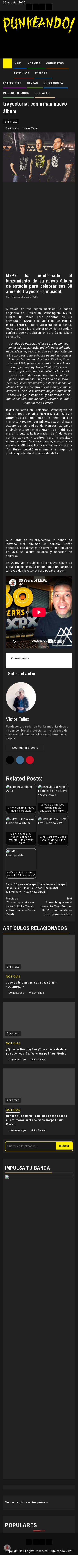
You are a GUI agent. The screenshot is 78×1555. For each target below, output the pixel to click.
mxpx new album (35, 891)
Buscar (64, 1145)
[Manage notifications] (7, 1548)
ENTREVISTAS (12, 83)
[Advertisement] (39, 44)
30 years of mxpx (25, 884)
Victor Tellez (31, 128)
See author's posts (25, 747)
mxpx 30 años (33, 887)
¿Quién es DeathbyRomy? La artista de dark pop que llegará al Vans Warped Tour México (36, 1051)
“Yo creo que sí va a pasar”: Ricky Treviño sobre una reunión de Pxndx (20, 906)
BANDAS (32, 83)
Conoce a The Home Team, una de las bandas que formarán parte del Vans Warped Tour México (36, 1120)
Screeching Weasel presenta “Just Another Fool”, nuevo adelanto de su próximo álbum (56, 906)
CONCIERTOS (55, 63)
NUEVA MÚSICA (53, 83)
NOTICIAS (34, 63)
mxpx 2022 (14, 887)
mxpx (61, 884)
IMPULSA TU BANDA (16, 93)
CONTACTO (42, 93)
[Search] (72, 63)
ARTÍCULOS (21, 73)
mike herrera (47, 884)
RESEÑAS (41, 73)
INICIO (18, 63)
